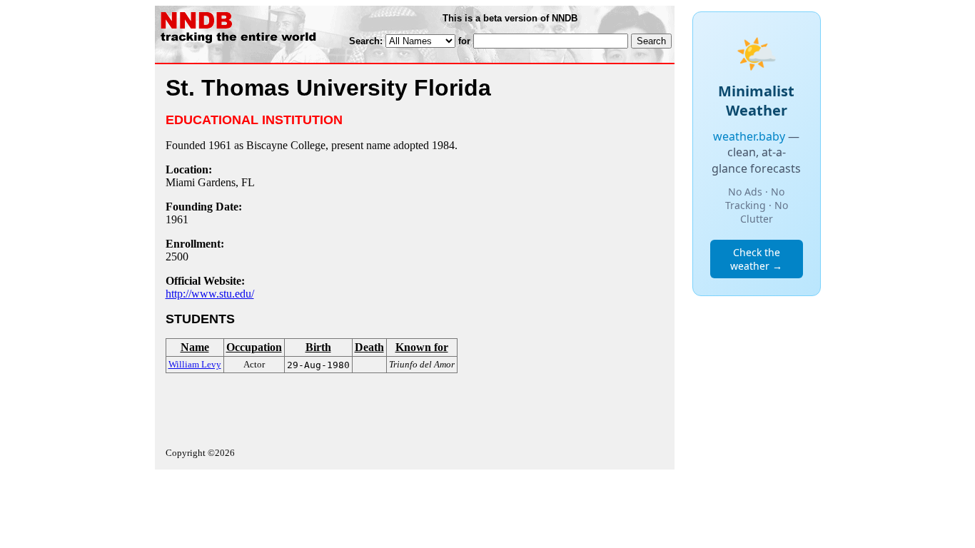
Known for (421, 347)
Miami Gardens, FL (210, 182)
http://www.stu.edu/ (210, 294)
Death (369, 347)
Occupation (254, 347)
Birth (318, 347)
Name (195, 347)
